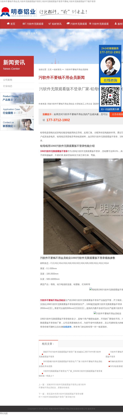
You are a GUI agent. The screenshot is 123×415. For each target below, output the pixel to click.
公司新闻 (7, 80)
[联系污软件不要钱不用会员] (17, 124)
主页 (50, 69)
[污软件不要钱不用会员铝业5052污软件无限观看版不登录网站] (45, 17)
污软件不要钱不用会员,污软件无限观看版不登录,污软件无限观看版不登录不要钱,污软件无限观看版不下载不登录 (48, 1)
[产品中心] (17, 98)
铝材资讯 (57, 23)
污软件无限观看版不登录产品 (35, 25)
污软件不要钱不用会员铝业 (52, 300)
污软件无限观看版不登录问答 (100, 25)
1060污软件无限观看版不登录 (54, 151)
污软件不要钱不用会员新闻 (76, 69)
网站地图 (4, 413)
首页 (12, 23)
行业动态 (7, 86)
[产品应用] (17, 111)
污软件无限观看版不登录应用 (78, 25)
